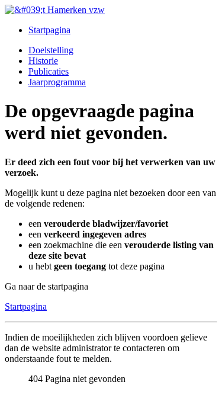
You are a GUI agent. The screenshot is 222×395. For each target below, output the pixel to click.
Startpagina (49, 30)
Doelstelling (50, 50)
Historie (43, 61)
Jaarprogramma (57, 82)
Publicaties (48, 71)
